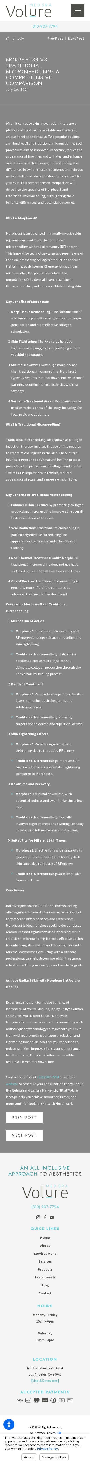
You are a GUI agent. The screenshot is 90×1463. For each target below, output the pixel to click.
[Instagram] (38, 1217)
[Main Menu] (77, 10)
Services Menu (45, 1253)
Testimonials (45, 1277)
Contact (45, 1293)
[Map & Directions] (45, 1380)
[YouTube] (52, 1217)
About (45, 1245)
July (21, 38)
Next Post (24, 1135)
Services (45, 1261)
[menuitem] (45, 1237)
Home (45, 1237)
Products (45, 1269)
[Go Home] (9, 38)
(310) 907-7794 (48, 1077)
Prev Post (24, 1117)
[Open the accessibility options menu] (8, 1424)
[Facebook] (45, 1217)
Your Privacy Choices (43, 1433)
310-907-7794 (45, 26)
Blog (45, 1285)
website (12, 1084)
